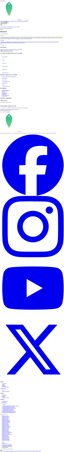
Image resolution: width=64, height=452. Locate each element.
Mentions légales (4, 443)
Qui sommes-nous (5, 401)
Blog (22, 21)
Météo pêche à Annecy (5, 438)
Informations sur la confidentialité (7, 445)
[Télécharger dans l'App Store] (5, 109)
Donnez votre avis (4, 100)
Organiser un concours (5, 397)
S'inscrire (5, 23)
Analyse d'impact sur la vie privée (7, 446)
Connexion (2, 23)
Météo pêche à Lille (5, 423)
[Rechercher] (1, 22)
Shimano (14, 26)
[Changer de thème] (3, 22)
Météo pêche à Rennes (5, 424)
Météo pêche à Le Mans (5, 433)
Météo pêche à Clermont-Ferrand (7, 432)
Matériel (6, 21)
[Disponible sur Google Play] (14, 109)
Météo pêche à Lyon (5, 417)
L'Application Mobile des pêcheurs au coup (8, 407)
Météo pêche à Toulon (5, 427)
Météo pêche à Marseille (5, 416)
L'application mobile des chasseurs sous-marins (9, 411)
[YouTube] (33, 318)
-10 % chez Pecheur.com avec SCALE (7, 51)
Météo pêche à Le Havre (6, 425)
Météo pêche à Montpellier (6, 420)
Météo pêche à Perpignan (6, 439)
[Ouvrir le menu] (1, 25)
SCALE (3, 396)
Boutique (24, 21)
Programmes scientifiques (17, 21)
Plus (26, 21)
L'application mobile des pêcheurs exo (8, 409)
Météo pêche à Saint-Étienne (6, 426)
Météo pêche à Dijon (5, 429)
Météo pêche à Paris (5, 415)
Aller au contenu (2, 0)
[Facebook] (33, 195)
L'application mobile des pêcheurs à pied (8, 410)
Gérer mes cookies (5, 447)
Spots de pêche (2, 21)
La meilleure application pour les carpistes (8, 406)
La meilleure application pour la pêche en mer (9, 408)
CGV (3, 442)
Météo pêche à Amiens (5, 436)
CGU (3, 441)
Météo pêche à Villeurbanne (6, 431)
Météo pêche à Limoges (5, 437)
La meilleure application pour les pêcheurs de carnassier (10, 405)
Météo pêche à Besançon (6, 440)
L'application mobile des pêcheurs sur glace (8, 412)
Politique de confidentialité (6, 444)
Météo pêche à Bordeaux (6, 422)
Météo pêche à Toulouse (5, 418)
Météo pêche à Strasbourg (6, 421)
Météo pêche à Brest (5, 435)
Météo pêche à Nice (5, 419)
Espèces (8, 21)
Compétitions (12, 21)
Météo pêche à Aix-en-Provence (7, 434)
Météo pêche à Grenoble (6, 428)
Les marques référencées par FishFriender (6, 26)
